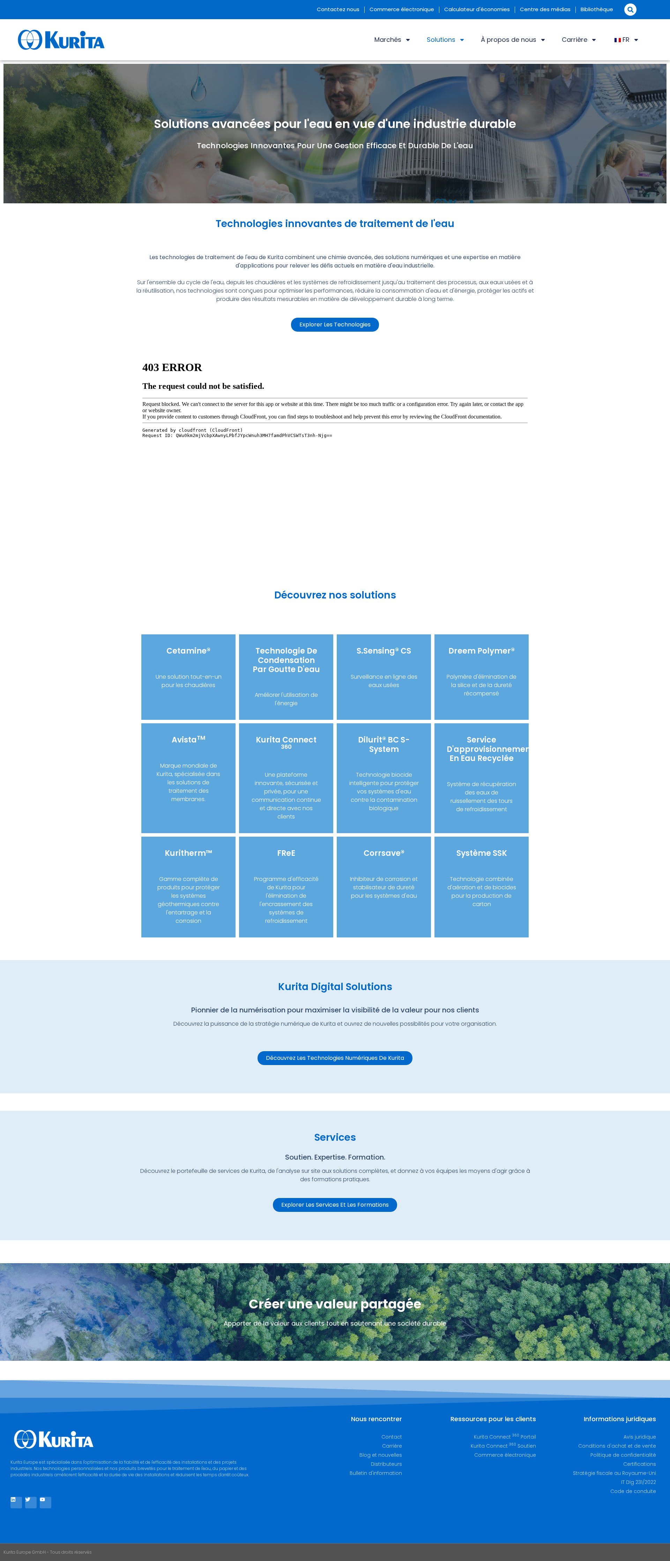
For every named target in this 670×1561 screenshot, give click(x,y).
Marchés (387, 39)
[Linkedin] (16, 1502)
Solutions (441, 39)
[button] (630, 9)
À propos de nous (508, 39)
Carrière (574, 39)
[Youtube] (45, 1502)
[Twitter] (31, 1502)
